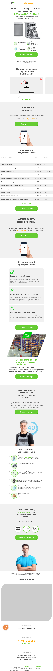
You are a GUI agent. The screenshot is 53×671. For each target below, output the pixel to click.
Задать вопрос (26, 124)
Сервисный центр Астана (32, 573)
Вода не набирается (26, 92)
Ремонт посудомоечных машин (23, 574)
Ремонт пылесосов (14, 667)
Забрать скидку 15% (26, 537)
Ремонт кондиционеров (38, 669)
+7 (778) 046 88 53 (28, 3)
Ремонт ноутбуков (26, 668)
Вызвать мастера (26, 55)
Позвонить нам (26, 643)
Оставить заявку (26, 208)
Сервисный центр (16, 573)
